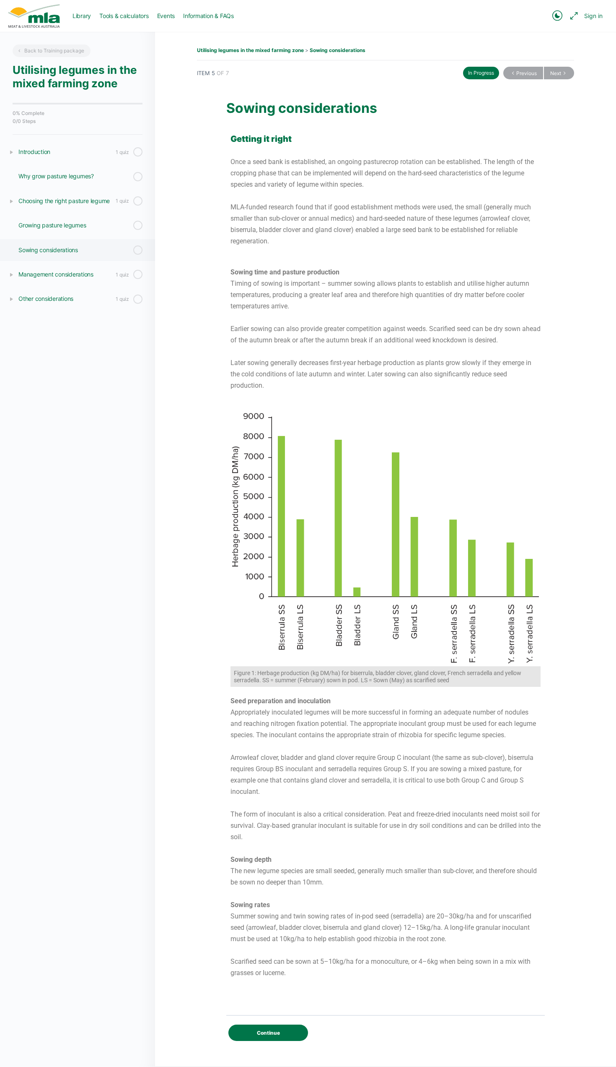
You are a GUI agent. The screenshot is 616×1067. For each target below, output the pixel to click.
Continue (268, 1033)
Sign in (593, 15)
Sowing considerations (337, 50)
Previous (526, 73)
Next (555, 73)
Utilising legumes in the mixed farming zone (250, 50)
